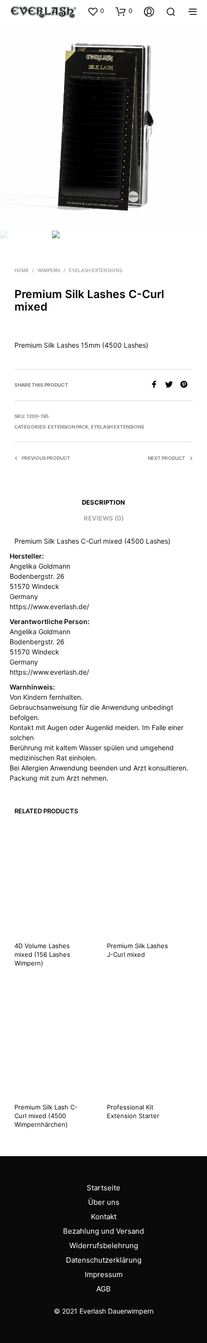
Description (103, 502)
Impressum (104, 1274)
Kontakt (103, 1216)
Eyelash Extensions (95, 270)
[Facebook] (157, 385)
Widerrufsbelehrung (103, 1245)
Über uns (103, 1202)
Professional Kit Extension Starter (133, 1111)
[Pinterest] (186, 385)
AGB (103, 1288)
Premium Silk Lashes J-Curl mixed (137, 950)
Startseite (103, 1187)
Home (21, 270)
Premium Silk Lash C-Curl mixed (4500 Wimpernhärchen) (46, 1115)
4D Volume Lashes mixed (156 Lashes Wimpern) (42, 954)
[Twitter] (172, 385)
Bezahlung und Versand (103, 1231)
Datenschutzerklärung (104, 1260)
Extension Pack (68, 427)
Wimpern (49, 270)
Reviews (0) (104, 518)
